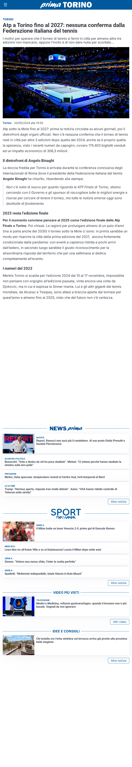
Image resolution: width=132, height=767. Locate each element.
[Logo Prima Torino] (66, 4)
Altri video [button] (119, 621)
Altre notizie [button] (118, 501)
